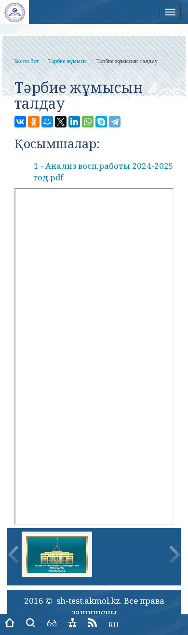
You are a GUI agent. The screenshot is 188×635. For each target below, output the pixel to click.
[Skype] (101, 121)
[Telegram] (115, 121)
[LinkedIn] (74, 121)
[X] (61, 121)
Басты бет (26, 61)
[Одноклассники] (34, 121)
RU (113, 624)
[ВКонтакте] (20, 121)
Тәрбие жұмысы (67, 61)
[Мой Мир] (47, 121)
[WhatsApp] (88, 121)
